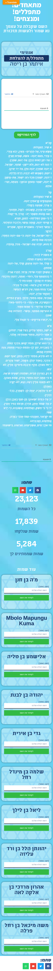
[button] (38, 490)
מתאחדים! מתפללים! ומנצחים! (26, 11)
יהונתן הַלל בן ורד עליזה (26, 851)
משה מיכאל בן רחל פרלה (27, 928)
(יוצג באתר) (44, 587)
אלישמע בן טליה (26, 657)
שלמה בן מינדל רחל (26, 775)
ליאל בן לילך (26, 811)
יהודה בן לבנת (26, 695)
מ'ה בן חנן (26, 580)
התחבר (7, 94)
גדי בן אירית (26, 734)
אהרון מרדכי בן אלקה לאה (26, 890)
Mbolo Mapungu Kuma (26, 621)
